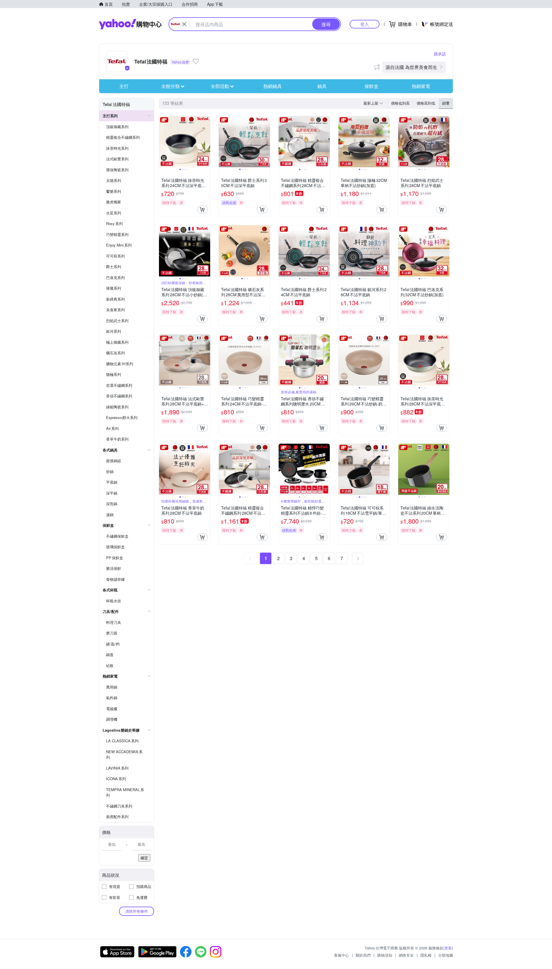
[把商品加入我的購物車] (202, 209)
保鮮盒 (371, 86)
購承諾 (440, 54)
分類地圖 (445, 955)
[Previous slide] (162, 141)
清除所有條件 (136, 911)
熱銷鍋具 (272, 86)
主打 (124, 86)
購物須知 (384, 955)
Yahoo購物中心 (130, 24)
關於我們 (363, 955)
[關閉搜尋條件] (184, 24)
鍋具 (322, 86)
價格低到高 (400, 103)
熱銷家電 (421, 86)
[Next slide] (206, 141)
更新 (448, 948)
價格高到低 (426, 103)
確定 (144, 857)
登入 (364, 24)
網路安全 (406, 955)
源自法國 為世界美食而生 (411, 67)
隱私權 (426, 955)
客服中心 (341, 955)
